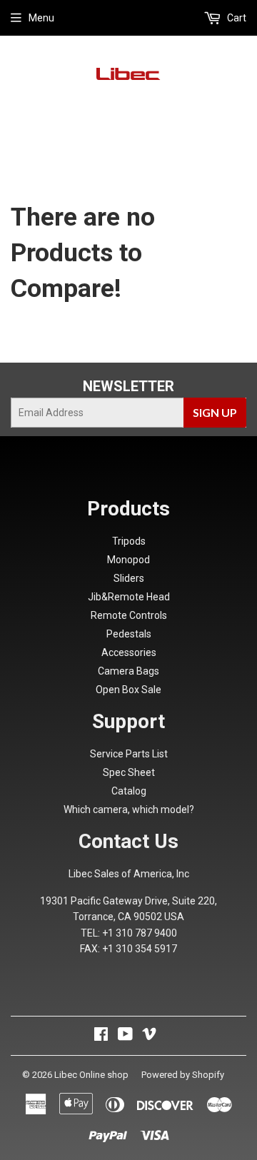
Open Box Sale (128, 689)
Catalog (128, 791)
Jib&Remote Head (129, 596)
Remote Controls (129, 615)
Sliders (129, 578)
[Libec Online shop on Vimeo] (149, 1036)
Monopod (128, 559)
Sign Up (215, 412)
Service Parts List (129, 754)
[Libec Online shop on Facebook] (101, 1036)
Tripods (129, 541)
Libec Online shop (91, 1074)
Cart (235, 18)
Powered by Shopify (182, 1074)
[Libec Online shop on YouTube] (125, 1036)
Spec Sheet (129, 772)
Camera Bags (128, 671)
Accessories (128, 652)
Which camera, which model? (129, 809)
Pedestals (128, 634)
